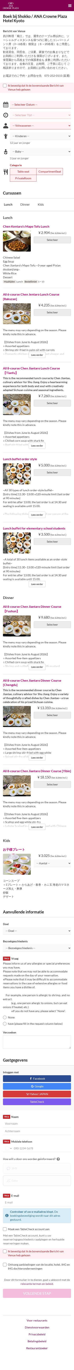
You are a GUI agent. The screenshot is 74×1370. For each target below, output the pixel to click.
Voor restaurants (37, 1320)
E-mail (11, 1195)
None (11, 1017)
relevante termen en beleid (37, 1283)
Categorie (16, 165)
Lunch (8, 204)
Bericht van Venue (14, 31)
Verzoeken (9, 1032)
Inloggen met (11, 1072)
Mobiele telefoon (18, 1141)
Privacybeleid (37, 1334)
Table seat (23, 171)
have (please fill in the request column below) (35, 1023)
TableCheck (37, 1101)
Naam (11, 1116)
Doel (6, 924)
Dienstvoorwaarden (37, 1327)
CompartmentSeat (49, 171)
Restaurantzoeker (37, 1348)
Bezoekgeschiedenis (15, 941)
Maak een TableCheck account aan (29, 1229)
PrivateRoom (23, 178)
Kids (41, 204)
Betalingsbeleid (37, 1341)
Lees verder (37, 354)
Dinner (25, 204)
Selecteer (52, 239)
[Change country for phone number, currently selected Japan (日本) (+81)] (8, 1148)
